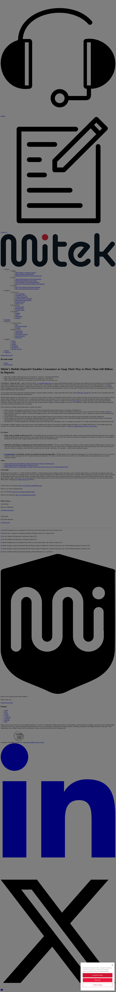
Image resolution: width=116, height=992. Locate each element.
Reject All (97, 980)
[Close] (112, 965)
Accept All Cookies (97, 975)
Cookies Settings (97, 985)
